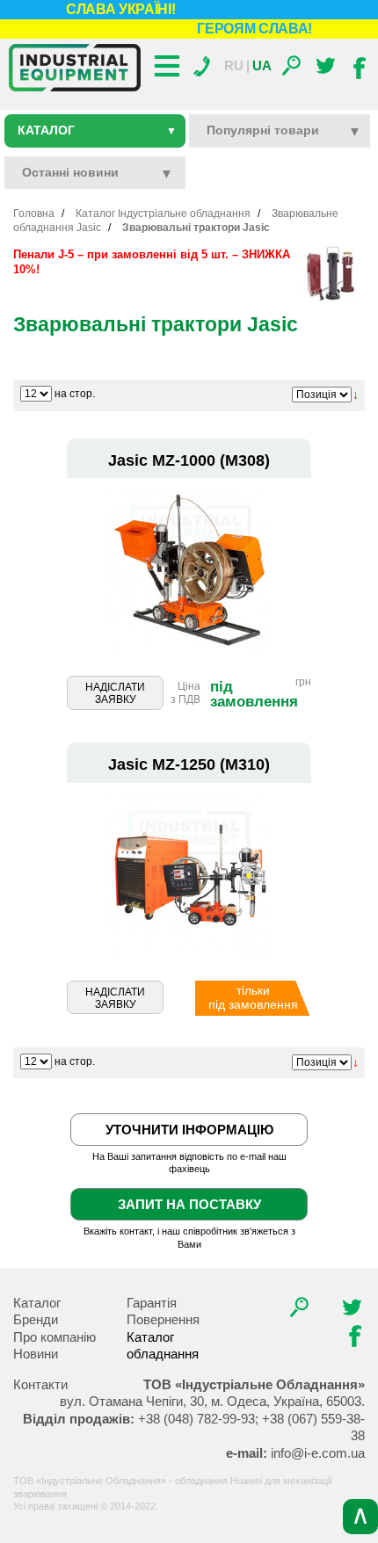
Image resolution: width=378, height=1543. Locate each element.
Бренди (35, 1319)
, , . (212, 1401)
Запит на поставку (189, 1204)
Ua (262, 65)
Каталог (97, 130)
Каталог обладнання (163, 1345)
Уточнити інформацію (189, 1129)
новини (70, 172)
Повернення (163, 1319)
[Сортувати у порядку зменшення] (356, 394)
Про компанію (54, 1336)
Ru (234, 65)
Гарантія (152, 1302)
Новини (35, 1353)
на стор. (75, 394)
